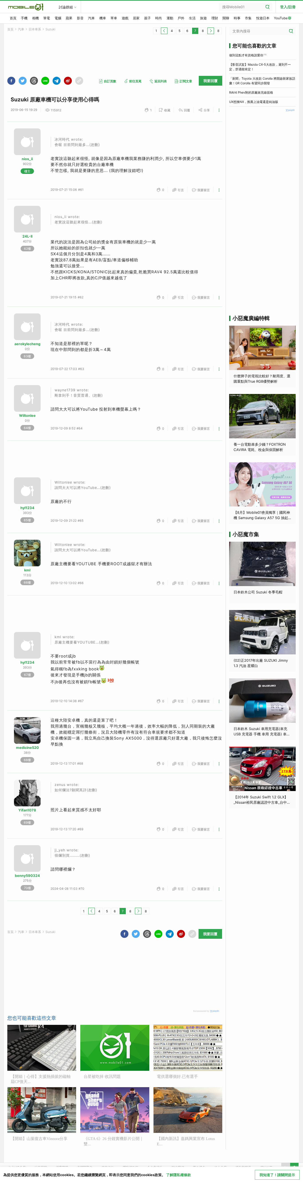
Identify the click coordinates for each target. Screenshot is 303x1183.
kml (27, 570)
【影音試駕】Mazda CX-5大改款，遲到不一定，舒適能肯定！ (260, 67)
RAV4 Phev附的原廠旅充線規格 (251, 92)
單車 (113, 18)
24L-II (27, 236)
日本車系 (35, 29)
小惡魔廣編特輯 (251, 318)
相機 (35, 18)
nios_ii (27, 159)
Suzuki (50, 29)
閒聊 (225, 18)
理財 (214, 18)
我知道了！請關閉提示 (277, 1175)
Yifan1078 (27, 810)
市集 (248, 18)
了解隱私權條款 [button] (178, 1175)
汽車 (91, 18)
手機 (24, 18)
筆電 (46, 18)
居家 (136, 18)
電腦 (58, 18)
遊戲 (125, 18)
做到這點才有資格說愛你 (246, 55)
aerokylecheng (27, 344)
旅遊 (203, 18)
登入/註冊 (288, 7)
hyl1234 (27, 508)
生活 (192, 18)
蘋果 (69, 18)
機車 (102, 18)
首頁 (13, 18)
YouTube (281, 18)
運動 (170, 18)
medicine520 (27, 747)
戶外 (181, 18)
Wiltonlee (27, 415)
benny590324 (27, 875)
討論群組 (66, 7)
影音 (80, 18)
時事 (237, 18)
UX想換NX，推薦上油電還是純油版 (253, 102)
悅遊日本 (263, 18)
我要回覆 (210, 81)
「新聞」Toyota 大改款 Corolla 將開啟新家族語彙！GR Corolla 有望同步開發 (262, 81)
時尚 (158, 18)
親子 (147, 18)
